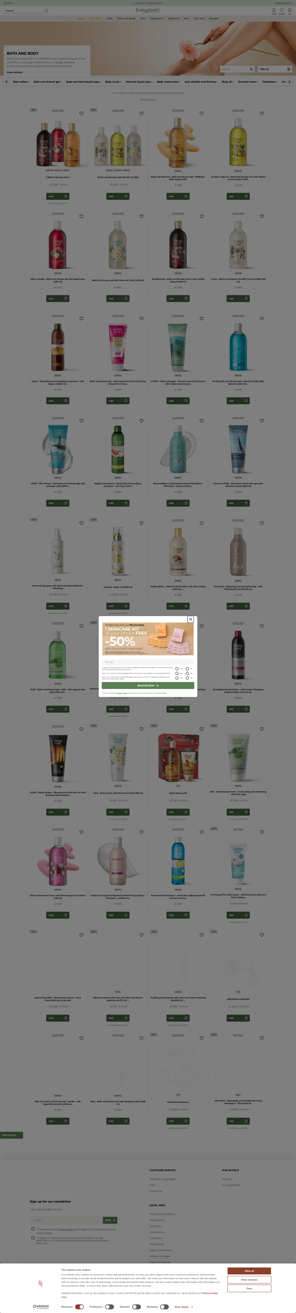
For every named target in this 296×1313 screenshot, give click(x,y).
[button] (7, 82)
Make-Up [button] (173, 18)
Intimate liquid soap (138, 81)
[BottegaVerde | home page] (148, 11)
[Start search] (46, 11)
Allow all (249, 1271)
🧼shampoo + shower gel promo (147, 3)
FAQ (152, 1185)
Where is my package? (163, 1179)
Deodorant (269, 81)
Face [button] (110, 18)
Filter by (264, 69)
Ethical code (157, 1244)
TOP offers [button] (95, 18)
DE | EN (8, 3)
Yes (181, 668)
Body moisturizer (167, 81)
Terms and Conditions (162, 1214)
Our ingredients (231, 1185)
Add (51, 196)
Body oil (227, 81)
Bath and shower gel (47, 81)
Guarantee (156, 1238)
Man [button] (186, 18)
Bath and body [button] (126, 18)
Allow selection (249, 1279)
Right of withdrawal (161, 1250)
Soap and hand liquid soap (82, 81)
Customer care (283, 3)
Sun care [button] (199, 18)
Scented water (247, 81)
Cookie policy (157, 1232)
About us (227, 1179)
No (191, 668)
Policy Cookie (210, 1293)
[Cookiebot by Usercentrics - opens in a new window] (40, 1307)
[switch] (109, 1306)
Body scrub (112, 81)
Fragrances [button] (156, 18)
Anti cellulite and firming (200, 81)
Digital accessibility (160, 1262)
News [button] (80, 18)
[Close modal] (190, 619)
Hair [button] (142, 18)
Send (108, 1220)
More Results (9, 1135)
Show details (182, 1307)
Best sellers (20, 81)
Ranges (214, 18)
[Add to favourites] (81, 113)
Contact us (156, 1191)
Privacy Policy (122, 693)
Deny (249, 1288)
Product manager (160, 1256)
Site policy (155, 1226)
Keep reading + (15, 72)
